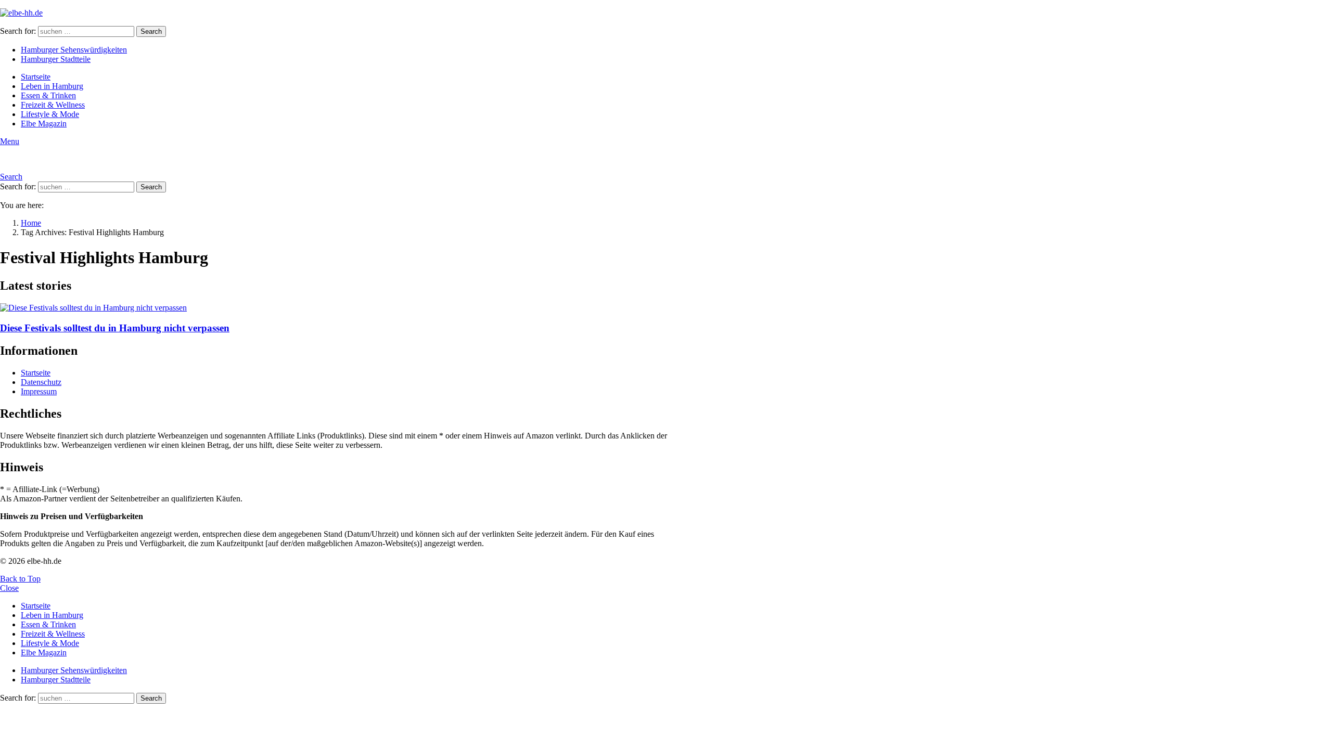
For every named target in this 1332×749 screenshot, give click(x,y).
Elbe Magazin (44, 123)
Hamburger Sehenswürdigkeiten (74, 49)
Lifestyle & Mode (50, 114)
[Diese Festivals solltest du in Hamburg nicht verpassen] (341, 308)
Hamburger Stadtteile (56, 59)
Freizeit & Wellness (53, 104)
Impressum (39, 391)
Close (9, 588)
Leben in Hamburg (52, 86)
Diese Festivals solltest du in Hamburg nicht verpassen (114, 327)
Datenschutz (41, 382)
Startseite (35, 76)
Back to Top (20, 578)
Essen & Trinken (48, 95)
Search (151, 31)
